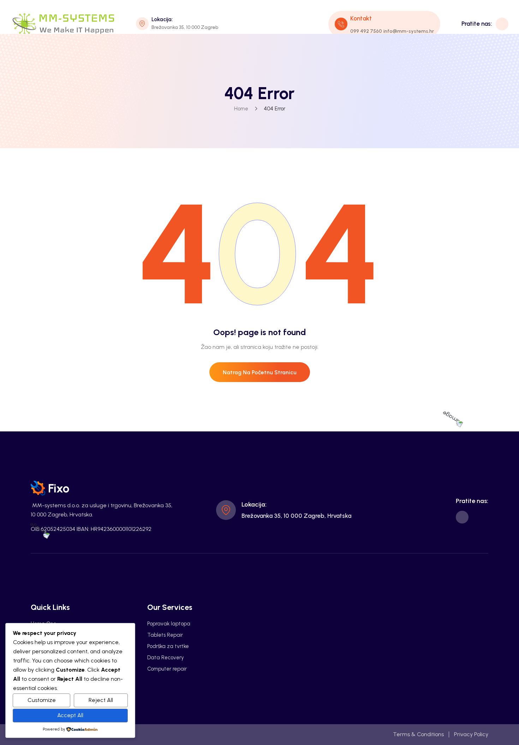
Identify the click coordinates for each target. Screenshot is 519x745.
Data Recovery (165, 657)
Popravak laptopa (168, 623)
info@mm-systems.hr (408, 31)
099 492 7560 (366, 31)
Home (241, 108)
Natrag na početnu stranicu (260, 372)
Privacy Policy (471, 734)
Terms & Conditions (418, 734)
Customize (42, 700)
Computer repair (167, 669)
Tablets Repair (165, 635)
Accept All (70, 715)
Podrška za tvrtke (168, 646)
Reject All (101, 700)
